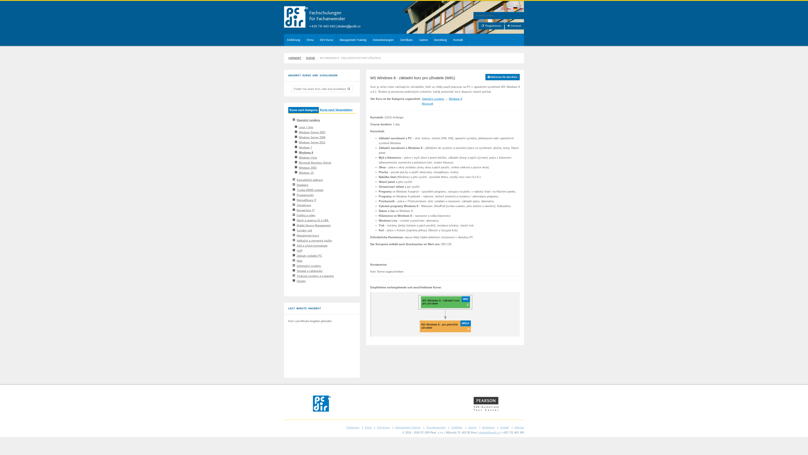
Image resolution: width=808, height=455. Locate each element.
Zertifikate (406, 39)
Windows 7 (305, 147)
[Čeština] (509, 8)
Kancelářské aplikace (310, 180)
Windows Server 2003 (312, 132)
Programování (305, 195)
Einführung (293, 39)
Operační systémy (308, 120)
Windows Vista (308, 157)
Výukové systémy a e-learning (315, 276)
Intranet (515, 25)
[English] (503, 8)
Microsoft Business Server (315, 162)
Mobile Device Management (314, 225)
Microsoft (427, 103)
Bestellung (440, 39)
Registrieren (492, 25)
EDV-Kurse (326, 39)
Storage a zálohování (310, 271)
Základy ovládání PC (309, 255)
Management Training (353, 39)
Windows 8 (306, 152)
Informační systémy (309, 266)
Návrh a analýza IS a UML (313, 220)
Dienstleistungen (383, 39)
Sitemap (519, 427)
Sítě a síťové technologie (312, 245)
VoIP (300, 250)
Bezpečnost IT (306, 210)
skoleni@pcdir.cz (349, 26)
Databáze (302, 185)
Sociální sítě (304, 230)
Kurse (310, 58)
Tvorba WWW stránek (310, 190)
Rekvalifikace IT (306, 200)
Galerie (423, 39)
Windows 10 (306, 172)
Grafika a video (306, 215)
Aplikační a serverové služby (314, 240)
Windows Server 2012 (312, 142)
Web (299, 260)
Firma (310, 39)
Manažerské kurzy (308, 235)
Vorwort (294, 58)
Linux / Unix (306, 127)
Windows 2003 (307, 167)
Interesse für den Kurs (503, 77)
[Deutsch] (515, 8)
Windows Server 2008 (312, 137)
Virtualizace (304, 205)
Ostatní (301, 281)
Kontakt (458, 39)
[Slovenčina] (522, 8)
